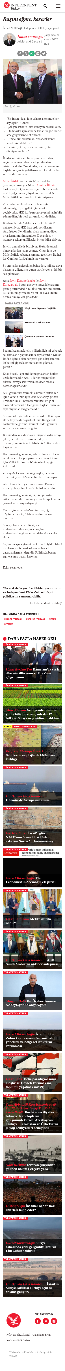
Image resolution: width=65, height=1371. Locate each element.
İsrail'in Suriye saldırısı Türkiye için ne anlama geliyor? (32, 1288)
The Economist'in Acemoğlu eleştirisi (31, 880)
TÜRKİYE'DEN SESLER (15, 645)
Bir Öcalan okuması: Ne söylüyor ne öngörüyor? (31, 1003)
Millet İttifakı (11, 181)
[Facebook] (38, 1321)
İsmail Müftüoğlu (30, 37)
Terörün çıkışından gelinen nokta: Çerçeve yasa (30, 1167)
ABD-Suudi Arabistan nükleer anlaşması (32, 962)
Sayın (13, 280)
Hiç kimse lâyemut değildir (40, 308)
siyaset (8, 624)
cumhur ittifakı (35, 619)
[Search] (45, 6)
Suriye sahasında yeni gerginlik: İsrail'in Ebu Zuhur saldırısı (31, 1247)
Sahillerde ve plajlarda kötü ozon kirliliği (30, 755)
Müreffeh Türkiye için (37, 322)
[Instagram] (54, 1321)
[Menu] (58, 6)
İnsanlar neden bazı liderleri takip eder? (30, 1208)
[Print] (44, 53)
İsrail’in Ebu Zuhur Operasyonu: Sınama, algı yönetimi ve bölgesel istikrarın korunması (30, 1040)
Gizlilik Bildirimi (41, 1335)
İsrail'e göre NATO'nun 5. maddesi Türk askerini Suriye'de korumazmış (29, 837)
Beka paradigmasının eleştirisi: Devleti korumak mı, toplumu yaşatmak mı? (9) (31, 1083)
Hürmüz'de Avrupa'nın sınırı (27, 798)
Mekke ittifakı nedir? (28, 921)
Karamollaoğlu (26, 280)
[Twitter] (46, 1321)
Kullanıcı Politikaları (18, 1340)
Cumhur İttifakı (45, 185)
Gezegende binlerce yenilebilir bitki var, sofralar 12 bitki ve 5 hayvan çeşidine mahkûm (32, 714)
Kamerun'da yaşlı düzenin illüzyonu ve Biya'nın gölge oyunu (32, 673)
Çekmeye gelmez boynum (40, 336)
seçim (52, 619)
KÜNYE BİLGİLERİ (18, 1335)
